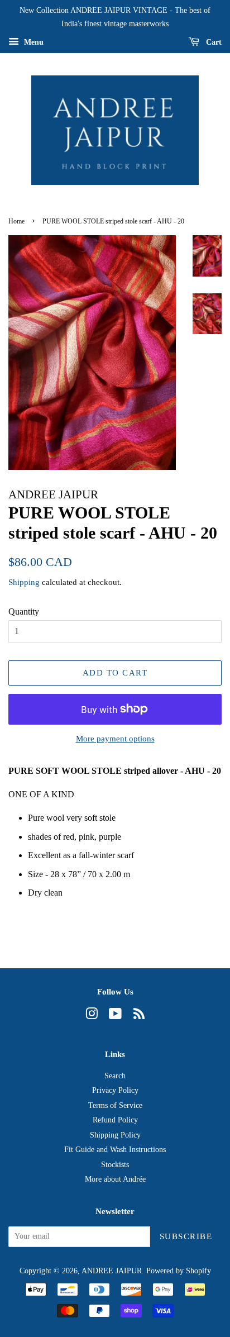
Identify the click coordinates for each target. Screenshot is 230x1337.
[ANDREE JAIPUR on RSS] (139, 1016)
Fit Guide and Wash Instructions (115, 1149)
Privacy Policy (115, 1090)
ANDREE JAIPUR (112, 1271)
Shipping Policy (115, 1135)
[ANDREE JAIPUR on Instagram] (91, 1016)
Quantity (23, 611)
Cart (213, 41)
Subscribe (186, 1236)
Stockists (115, 1164)
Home (16, 221)
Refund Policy (115, 1120)
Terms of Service (115, 1105)
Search (115, 1076)
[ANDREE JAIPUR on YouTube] (115, 1016)
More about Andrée (115, 1179)
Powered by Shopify (178, 1271)
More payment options (115, 738)
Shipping (24, 582)
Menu (33, 41)
